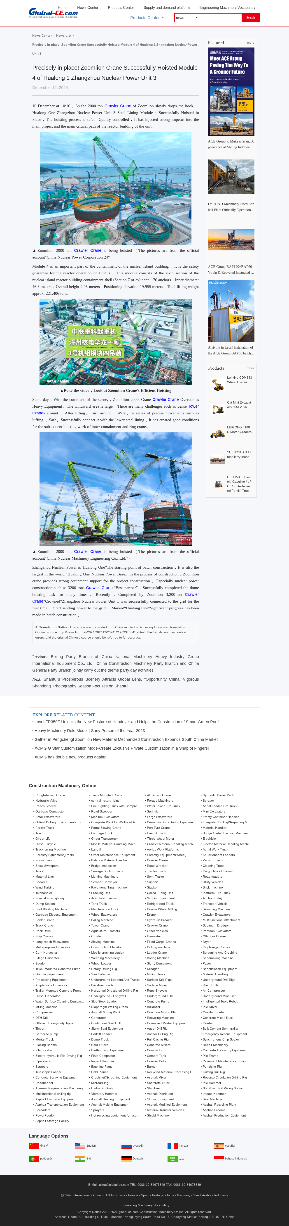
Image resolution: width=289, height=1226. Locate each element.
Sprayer (208, 800)
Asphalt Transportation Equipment (59, 1104)
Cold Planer (99, 1072)
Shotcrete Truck (158, 1083)
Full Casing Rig (158, 1039)
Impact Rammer (102, 1061)
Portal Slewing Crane (106, 827)
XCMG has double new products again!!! (71, 757)
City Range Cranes (216, 947)
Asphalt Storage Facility (52, 1121)
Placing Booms (46, 1045)
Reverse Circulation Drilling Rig (225, 1077)
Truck (39, 871)
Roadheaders (212, 876)
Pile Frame (210, 1055)
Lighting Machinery (104, 876)
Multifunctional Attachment (221, 920)
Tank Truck (99, 903)
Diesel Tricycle (45, 844)
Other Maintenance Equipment (113, 855)
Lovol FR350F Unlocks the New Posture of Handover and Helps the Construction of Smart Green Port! (127, 722)
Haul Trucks (99, 1045)
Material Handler (214, 827)
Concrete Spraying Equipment (56, 1077)
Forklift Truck (44, 827)
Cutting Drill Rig (214, 1072)
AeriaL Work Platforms (163, 849)
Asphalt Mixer (156, 1077)
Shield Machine (158, 1115)
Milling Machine (46, 1007)
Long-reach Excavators (52, 941)
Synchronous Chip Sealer (221, 1039)
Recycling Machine (160, 1017)
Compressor (44, 1012)
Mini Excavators (214, 811)
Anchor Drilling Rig (160, 1034)
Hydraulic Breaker (159, 920)
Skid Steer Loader (104, 1001)
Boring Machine (158, 958)
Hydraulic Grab (102, 1088)
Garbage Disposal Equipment (56, 914)
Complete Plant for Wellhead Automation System (126, 822)
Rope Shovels (157, 990)
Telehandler (43, 893)
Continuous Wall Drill (106, 1023)
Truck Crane (44, 925)
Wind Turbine (44, 887)
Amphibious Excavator (51, 985)
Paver (207, 963)
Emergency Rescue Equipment (225, 1034)
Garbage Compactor (50, 811)
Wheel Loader (101, 963)
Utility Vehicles (213, 882)
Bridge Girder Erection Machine (225, 833)
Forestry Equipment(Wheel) (166, 855)
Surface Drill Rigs (159, 979)
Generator (98, 1017)
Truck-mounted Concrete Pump (57, 969)
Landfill (96, 849)
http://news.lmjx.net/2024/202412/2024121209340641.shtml (101, 632)
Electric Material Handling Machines (228, 844)
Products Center (121, 8)
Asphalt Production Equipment (224, 1115)
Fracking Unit (100, 893)
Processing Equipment (51, 979)
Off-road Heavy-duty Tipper (55, 1023)
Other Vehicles (157, 931)
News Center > (43, 35)
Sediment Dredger (216, 925)
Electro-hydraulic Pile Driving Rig (58, 1055)
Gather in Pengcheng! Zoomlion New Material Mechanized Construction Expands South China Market (126, 739)
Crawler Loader (214, 1012)
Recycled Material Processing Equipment (176, 1072)
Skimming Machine (216, 909)
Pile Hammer (212, 1083)
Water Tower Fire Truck (163, 806)
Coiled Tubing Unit (160, 893)
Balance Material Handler (109, 860)
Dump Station (45, 903)
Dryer (207, 941)
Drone (151, 914)
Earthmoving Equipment (108, 1050)
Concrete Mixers (158, 1045)
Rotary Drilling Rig (104, 969)
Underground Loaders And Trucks (115, 979)
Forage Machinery (160, 800)
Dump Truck (100, 1039)
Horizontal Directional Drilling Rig (114, 990)
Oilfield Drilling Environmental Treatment (64, 822)
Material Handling (215, 974)
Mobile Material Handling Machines (116, 844)
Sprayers (97, 1110)
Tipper (39, 1028)
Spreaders (42, 1110)
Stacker (152, 887)
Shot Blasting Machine (51, 909)
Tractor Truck (156, 871)
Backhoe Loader (103, 985)
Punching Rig (212, 1066)
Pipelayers (42, 1061)
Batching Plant (101, 1066)
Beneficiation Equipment (220, 969)
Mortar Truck (44, 1039)
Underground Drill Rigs (219, 979)
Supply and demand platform (167, 8)
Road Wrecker (157, 865)
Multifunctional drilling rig (53, 1093)
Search (250, 17)
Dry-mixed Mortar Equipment (167, 1023)
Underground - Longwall (108, 996)
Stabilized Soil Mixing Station (223, 1088)
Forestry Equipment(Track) (54, 855)
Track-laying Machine (50, 849)
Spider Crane (44, 920)
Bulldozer (153, 1007)
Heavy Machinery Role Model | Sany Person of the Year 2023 (90, 730)
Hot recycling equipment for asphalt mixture (122, 1115)
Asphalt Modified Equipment (167, 1104)
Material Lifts (44, 876)
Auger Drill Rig (157, 1028)
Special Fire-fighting (49, 898)
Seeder (40, 963)
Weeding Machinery (105, 958)
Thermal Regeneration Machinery (59, 1088)
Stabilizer (153, 1088)
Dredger (153, 969)
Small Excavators (47, 817)
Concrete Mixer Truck (218, 1017)
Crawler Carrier (158, 860)
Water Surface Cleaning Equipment (60, 1001)
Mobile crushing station (107, 952)
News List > (65, 35)
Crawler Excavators (217, 914)
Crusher (97, 936)
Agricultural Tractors (105, 931)
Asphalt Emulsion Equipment (55, 1099)
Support (152, 882)
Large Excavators (159, 817)
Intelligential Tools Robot (220, 1001)
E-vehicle (209, 838)
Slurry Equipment (159, 963)
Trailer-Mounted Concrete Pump (58, 990)
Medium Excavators (105, 817)
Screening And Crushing (220, 952)
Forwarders (43, 860)
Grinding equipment (49, 974)
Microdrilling (99, 1083)
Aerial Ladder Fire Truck (220, 806)
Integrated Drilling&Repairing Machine (230, 822)
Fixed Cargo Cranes (161, 941)
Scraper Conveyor (104, 882)
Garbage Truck (102, 833)
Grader (208, 1023)
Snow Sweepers (46, 865)
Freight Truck (156, 833)
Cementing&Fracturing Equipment (171, 822)
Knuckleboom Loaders (219, 855)
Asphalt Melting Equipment (110, 1104)
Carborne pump (46, 1034)
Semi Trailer (155, 876)
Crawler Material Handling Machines (173, 844)
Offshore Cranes (214, 936)
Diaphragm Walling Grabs (109, 1007)
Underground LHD (160, 996)
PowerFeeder (45, 1115)
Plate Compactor (103, 1055)
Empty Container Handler (221, 817)
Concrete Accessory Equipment (225, 1050)
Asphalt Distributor (160, 1093)
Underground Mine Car (219, 996)
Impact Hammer (214, 1093)
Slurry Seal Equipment (107, 1028)
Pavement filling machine (109, 887)
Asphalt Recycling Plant (219, 1104)
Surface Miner (157, 985)
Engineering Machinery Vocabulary (227, 8)
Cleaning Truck (213, 865)
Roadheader (44, 1083)
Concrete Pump (158, 1001)
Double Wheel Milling (162, 909)
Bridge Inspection (103, 865)
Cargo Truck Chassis (218, 871)
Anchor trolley (212, 898)
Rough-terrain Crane (50, 795)
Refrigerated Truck (160, 903)
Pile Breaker (44, 1050)
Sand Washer (100, 974)
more (250, 42)
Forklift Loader (101, 1034)
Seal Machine (212, 1099)
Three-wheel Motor (160, 838)
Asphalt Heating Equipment (110, 1099)
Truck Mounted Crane (106, 795)
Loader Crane (157, 952)
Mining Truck (156, 974)
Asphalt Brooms (214, 1110)
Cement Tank (156, 1055)
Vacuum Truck (213, 860)
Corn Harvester (46, 952)
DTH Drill (41, 1017)
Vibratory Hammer (104, 1093)
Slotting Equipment (160, 1099)
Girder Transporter (104, 838)
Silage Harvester (47, 958)
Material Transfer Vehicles (165, 1110)
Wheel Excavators (104, 914)
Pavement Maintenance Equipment (228, 1061)
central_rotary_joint (105, 800)
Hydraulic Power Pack (218, 795)
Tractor (40, 833)
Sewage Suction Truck (107, 871)
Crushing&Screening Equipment (114, 1077)
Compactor (155, 1050)
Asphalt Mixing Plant (105, 1012)
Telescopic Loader (48, 1072)
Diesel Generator (47, 996)
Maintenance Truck (105, 909)
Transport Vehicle (215, 903)
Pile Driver (210, 1007)
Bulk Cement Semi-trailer (220, 1028)
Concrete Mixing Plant (162, 1012)
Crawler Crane (118, 106)
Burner (152, 1066)
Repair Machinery (215, 1045)
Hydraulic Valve (46, 800)
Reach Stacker (45, 806)
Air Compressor (214, 990)
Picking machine (158, 947)
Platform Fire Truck (216, 893)
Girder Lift (42, 838)
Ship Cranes (44, 936)
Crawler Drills (156, 1061)
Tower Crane (100, 925)
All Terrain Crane (159, 795)
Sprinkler (153, 811)
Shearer (41, 882)
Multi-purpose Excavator (52, 947)
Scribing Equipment (161, 898)
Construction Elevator (106, 947)
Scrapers (41, 1066)
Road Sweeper (101, 811)
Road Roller (211, 985)
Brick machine (213, 887)
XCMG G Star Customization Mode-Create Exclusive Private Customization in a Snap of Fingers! (122, 748)
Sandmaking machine (218, 958)
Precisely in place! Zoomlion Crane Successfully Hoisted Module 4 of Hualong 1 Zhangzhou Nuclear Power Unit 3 (114, 49)
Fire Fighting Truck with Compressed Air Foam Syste (128, 806)
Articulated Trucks (104, 898)
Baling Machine (102, 920)
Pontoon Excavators (217, 931)
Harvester (154, 936)
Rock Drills (43, 931)
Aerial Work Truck (215, 849)
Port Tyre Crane (158, 827)
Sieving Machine (103, 941)
